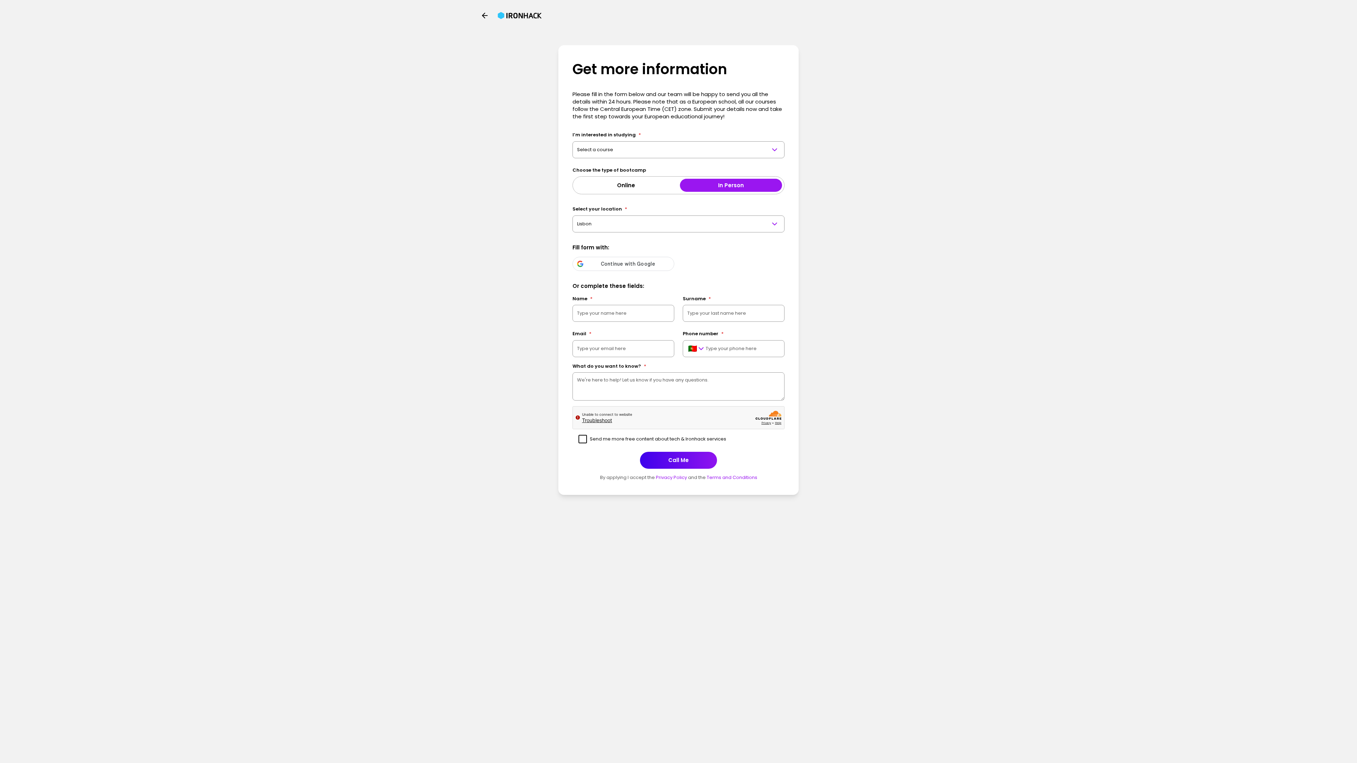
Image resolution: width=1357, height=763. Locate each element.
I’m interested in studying (606, 134)
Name (582, 298)
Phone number (703, 333)
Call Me (678, 460)
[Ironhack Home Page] (520, 15)
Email (582, 333)
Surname (697, 298)
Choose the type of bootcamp (609, 170)
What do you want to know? (609, 366)
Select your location (599, 209)
